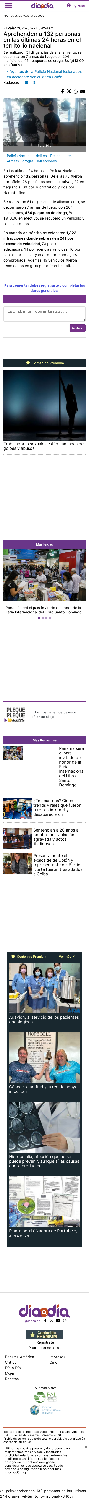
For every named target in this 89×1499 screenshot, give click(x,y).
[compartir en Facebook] (62, 91)
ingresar (78, 5)
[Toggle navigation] (8, 5)
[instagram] (64, 1320)
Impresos (57, 1357)
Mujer (10, 1373)
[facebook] (45, 1320)
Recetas (12, 1378)
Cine (53, 1362)
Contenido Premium (47, 363)
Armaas (13, 161)
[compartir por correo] (82, 91)
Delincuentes (61, 156)
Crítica (10, 1362)
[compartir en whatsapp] (76, 91)
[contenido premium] (44, 1334)
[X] (51, 1320)
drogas (28, 161)
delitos (41, 156)
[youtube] (58, 1320)
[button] (9, 585)
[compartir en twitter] (68, 91)
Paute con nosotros (45, 1347)
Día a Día (13, 1368)
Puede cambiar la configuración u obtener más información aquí (34, 1469)
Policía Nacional (19, 156)
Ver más (65, 956)
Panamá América (19, 1357)
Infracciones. (47, 161)
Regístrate (45, 1342)
